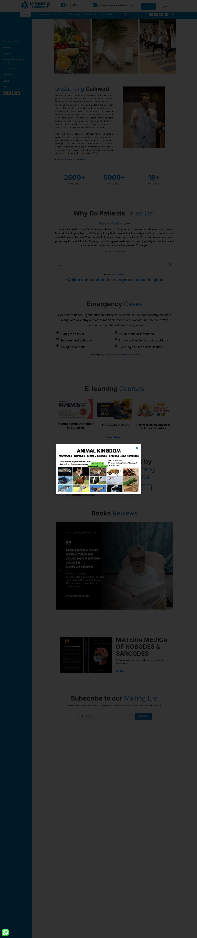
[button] (137, 448)
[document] (98, 469)
